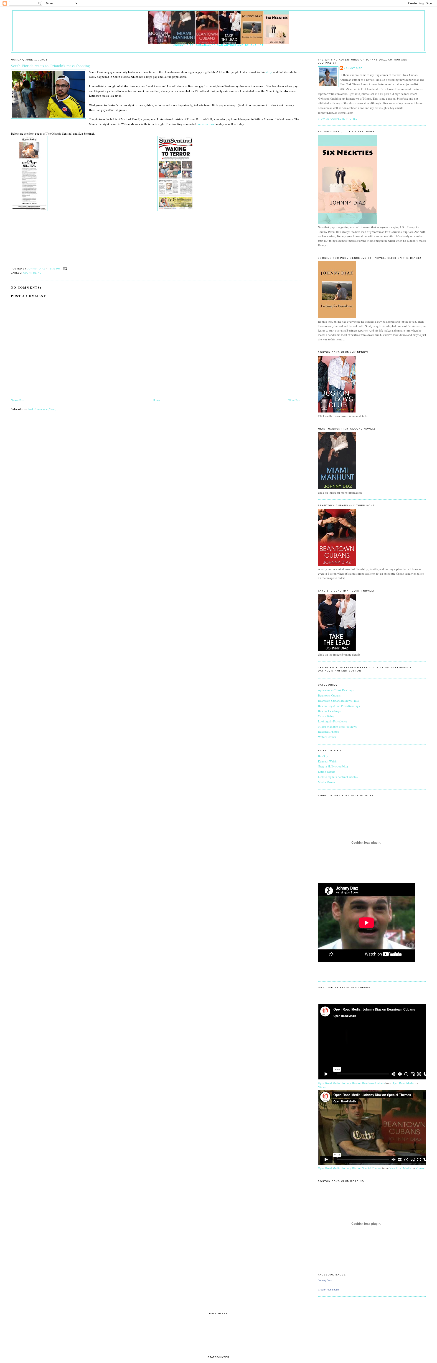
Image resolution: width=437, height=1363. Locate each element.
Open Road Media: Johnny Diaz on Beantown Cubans (351, 1083)
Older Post (294, 400)
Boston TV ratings (329, 711)
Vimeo (322, 1087)
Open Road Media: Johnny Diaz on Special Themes (349, 1168)
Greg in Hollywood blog (333, 766)
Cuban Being (32, 273)
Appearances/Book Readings (336, 690)
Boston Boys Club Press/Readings (339, 706)
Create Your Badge (328, 1289)
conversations (205, 124)
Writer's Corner (327, 737)
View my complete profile (338, 119)
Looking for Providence (332, 721)
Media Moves (326, 782)
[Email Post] (65, 268)
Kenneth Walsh (327, 761)
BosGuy (323, 756)
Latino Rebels (326, 772)
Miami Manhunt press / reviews (337, 726)
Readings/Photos (328, 731)
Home (156, 400)
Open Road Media (403, 1083)
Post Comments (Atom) (42, 409)
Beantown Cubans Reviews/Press (338, 701)
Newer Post (18, 400)
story (269, 72)
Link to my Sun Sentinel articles (338, 777)
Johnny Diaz (353, 68)
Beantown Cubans (329, 695)
